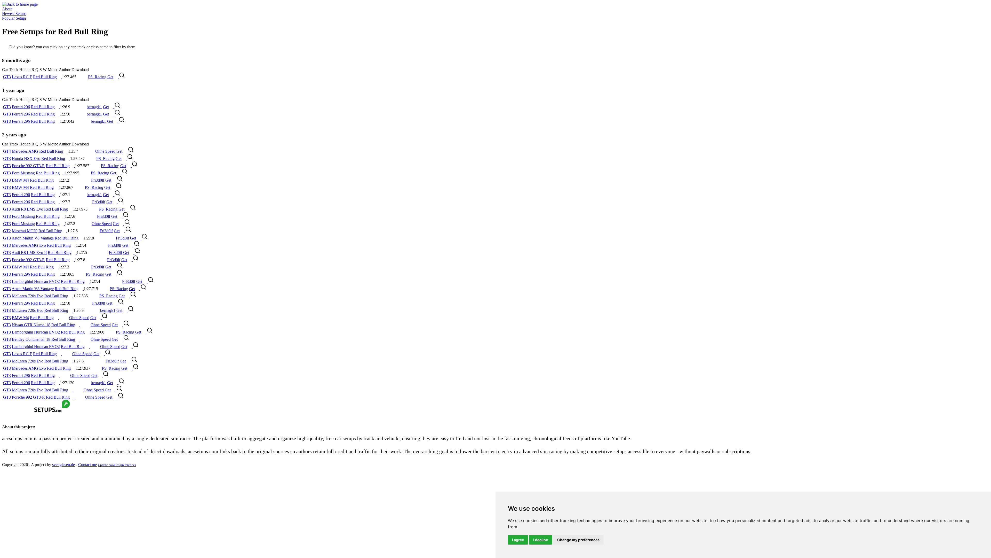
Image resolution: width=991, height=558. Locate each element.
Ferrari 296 (21, 107)
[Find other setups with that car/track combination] (122, 77)
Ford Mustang (23, 173)
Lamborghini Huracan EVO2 (36, 281)
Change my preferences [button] (578, 540)
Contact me (87, 464)
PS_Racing (97, 77)
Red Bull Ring (45, 77)
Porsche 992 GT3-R (28, 166)
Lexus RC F (22, 77)
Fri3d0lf (97, 180)
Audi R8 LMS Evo (27, 209)
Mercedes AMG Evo (29, 245)
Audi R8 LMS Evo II (29, 252)
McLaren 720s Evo (27, 296)
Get (110, 77)
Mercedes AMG (25, 151)
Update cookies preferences (117, 465)
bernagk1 (94, 107)
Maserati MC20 (24, 231)
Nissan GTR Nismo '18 (31, 325)
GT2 (7, 231)
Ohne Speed (105, 151)
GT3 (7, 77)
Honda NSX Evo (26, 158)
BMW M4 (20, 180)
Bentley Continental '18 (31, 339)
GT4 (7, 151)
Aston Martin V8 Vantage (33, 238)
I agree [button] (518, 540)
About (7, 9)
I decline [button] (540, 540)
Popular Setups (14, 18)
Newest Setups (14, 13)
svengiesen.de (63, 464)
